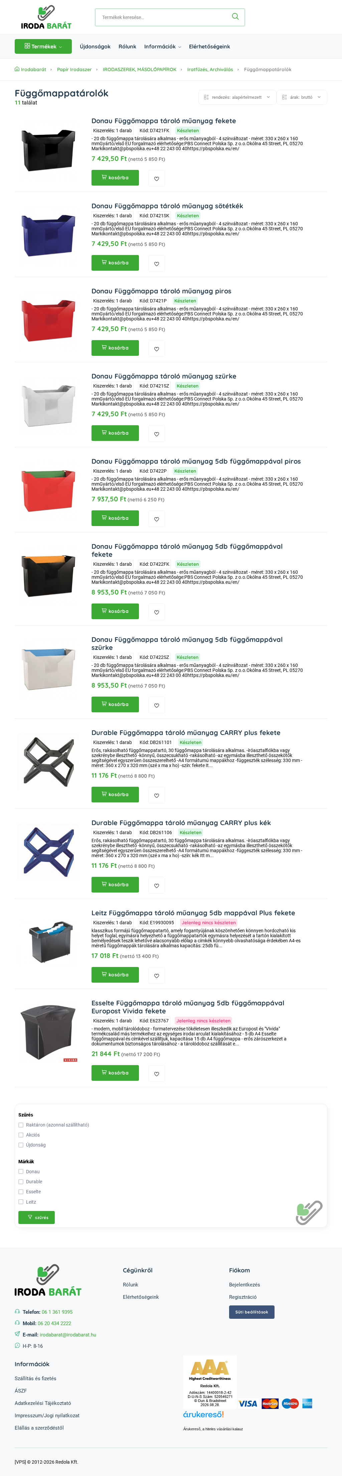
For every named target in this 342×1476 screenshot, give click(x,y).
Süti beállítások (251, 1311)
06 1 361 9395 (57, 1312)
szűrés (41, 1217)
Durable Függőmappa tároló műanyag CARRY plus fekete (186, 732)
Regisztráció (243, 1297)
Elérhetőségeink (209, 46)
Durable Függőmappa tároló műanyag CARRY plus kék (181, 822)
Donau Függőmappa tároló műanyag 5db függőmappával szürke (187, 643)
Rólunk (127, 46)
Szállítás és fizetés (35, 1379)
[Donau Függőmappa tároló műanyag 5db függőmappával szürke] (48, 669)
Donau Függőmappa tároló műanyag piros (161, 291)
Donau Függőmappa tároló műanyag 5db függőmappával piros (196, 461)
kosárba (119, 178)
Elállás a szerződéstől (39, 1428)
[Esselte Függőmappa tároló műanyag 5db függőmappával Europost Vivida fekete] (48, 1032)
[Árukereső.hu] (255, 1418)
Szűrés (25, 1115)
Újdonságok (95, 46)
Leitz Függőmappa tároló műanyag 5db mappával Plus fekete (193, 913)
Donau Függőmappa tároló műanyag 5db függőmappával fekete (187, 550)
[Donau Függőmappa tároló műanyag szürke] (48, 406)
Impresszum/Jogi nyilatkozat (47, 1416)
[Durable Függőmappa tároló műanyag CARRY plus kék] (48, 852)
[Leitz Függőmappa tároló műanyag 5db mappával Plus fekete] (48, 942)
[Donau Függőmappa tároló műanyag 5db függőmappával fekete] (48, 576)
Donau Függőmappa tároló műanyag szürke (164, 376)
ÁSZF (21, 1391)
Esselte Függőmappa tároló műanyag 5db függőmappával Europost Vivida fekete (188, 1007)
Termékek (44, 46)
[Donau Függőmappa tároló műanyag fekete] (48, 150)
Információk (160, 46)
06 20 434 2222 (54, 1323)
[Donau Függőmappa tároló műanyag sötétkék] (48, 235)
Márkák (26, 1161)
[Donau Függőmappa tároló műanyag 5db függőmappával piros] (48, 491)
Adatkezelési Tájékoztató (43, 1403)
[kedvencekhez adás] (156, 178)
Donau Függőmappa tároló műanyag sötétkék (167, 206)
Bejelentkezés (244, 1285)
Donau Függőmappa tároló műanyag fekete (164, 120)
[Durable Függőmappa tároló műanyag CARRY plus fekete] (48, 762)
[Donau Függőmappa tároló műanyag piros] (48, 320)
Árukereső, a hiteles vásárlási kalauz (213, 1429)
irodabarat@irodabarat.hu (68, 1335)
